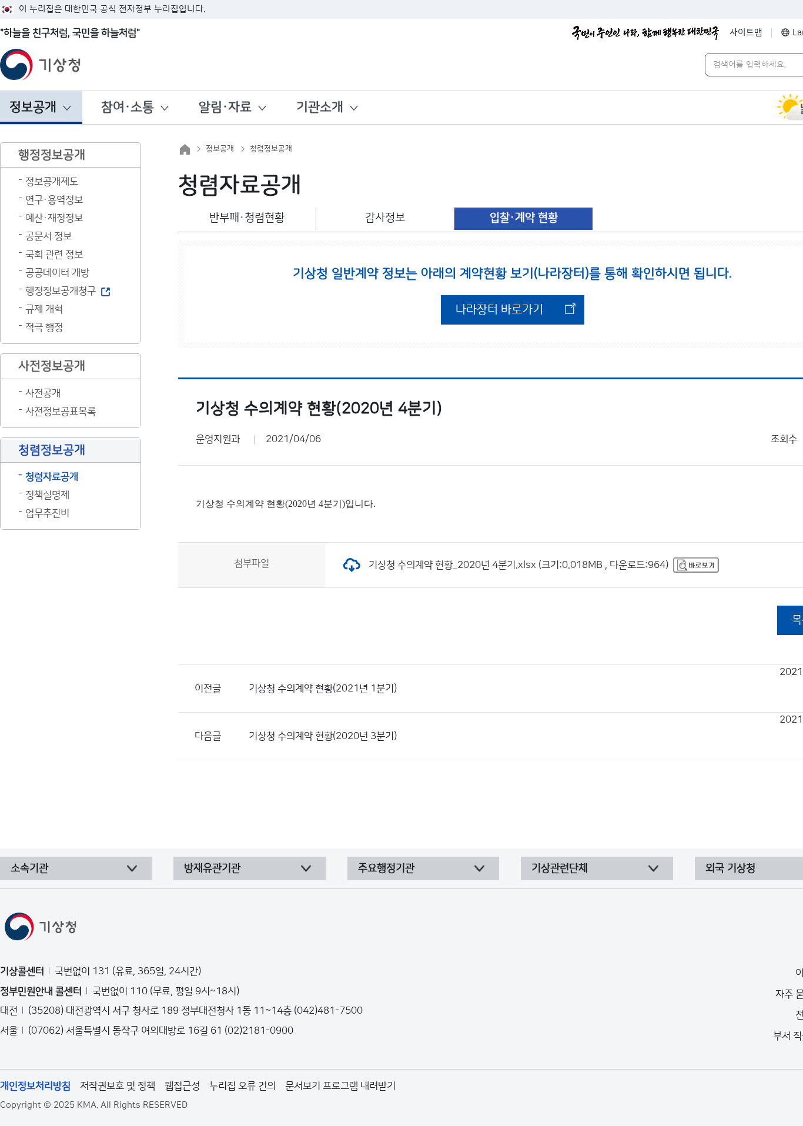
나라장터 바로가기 (499, 309)
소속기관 (29, 868)
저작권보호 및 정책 (117, 1086)
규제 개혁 (44, 309)
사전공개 (43, 393)
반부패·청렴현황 (247, 218)
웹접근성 (182, 1086)
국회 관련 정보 (54, 254)
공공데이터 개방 (57, 273)
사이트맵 (746, 33)
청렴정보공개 (271, 149)
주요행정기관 (386, 868)
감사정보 (385, 218)
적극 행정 (44, 327)
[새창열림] (696, 565)
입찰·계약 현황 (524, 218)
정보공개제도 (51, 181)
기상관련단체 (559, 868)
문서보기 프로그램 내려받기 (340, 1086)
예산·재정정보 (54, 218)
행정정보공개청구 (60, 291)
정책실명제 (47, 495)
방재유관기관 (212, 868)
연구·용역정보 (54, 200)
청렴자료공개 (51, 477)
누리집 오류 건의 (242, 1086)
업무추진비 (47, 513)
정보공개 (32, 107)
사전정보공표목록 (60, 411)
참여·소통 (127, 107)
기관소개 (319, 107)
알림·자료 (225, 107)
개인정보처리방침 (35, 1086)
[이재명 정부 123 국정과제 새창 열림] (645, 33)
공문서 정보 (48, 236)
